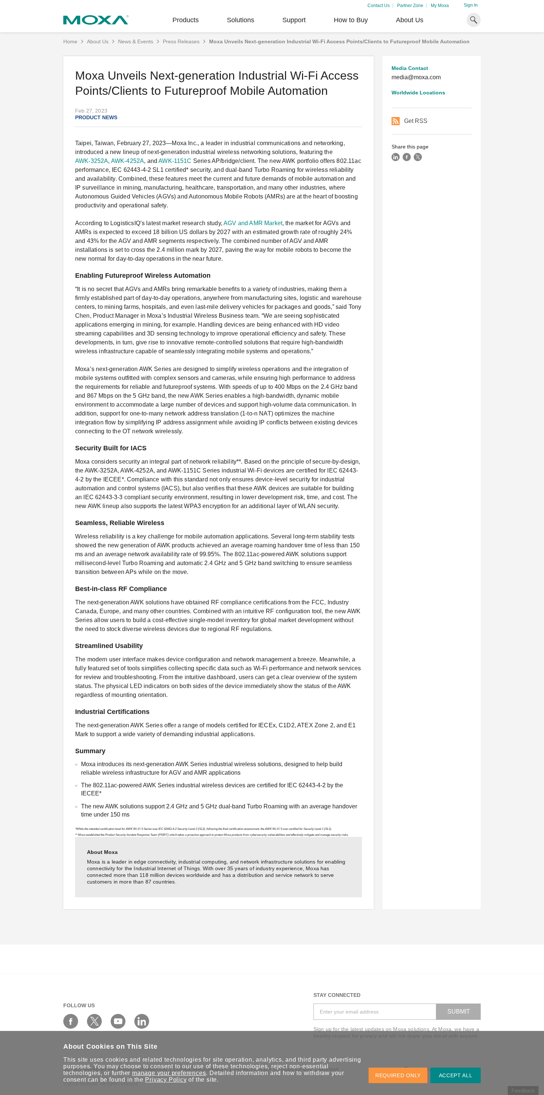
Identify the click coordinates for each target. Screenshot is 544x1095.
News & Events (135, 41)
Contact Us (378, 5)
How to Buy (351, 20)
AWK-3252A (91, 161)
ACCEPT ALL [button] (456, 1075)
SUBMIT (458, 1011)
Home (70, 41)
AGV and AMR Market (253, 223)
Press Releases (181, 41)
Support (294, 20)
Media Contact (410, 68)
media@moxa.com (416, 77)
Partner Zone (410, 5)
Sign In (471, 5)
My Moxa (440, 5)
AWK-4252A (127, 161)
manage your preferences (169, 1073)
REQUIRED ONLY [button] (398, 1075)
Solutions (240, 20)
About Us (409, 20)
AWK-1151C (174, 161)
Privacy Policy (166, 1079)
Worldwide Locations (418, 93)
